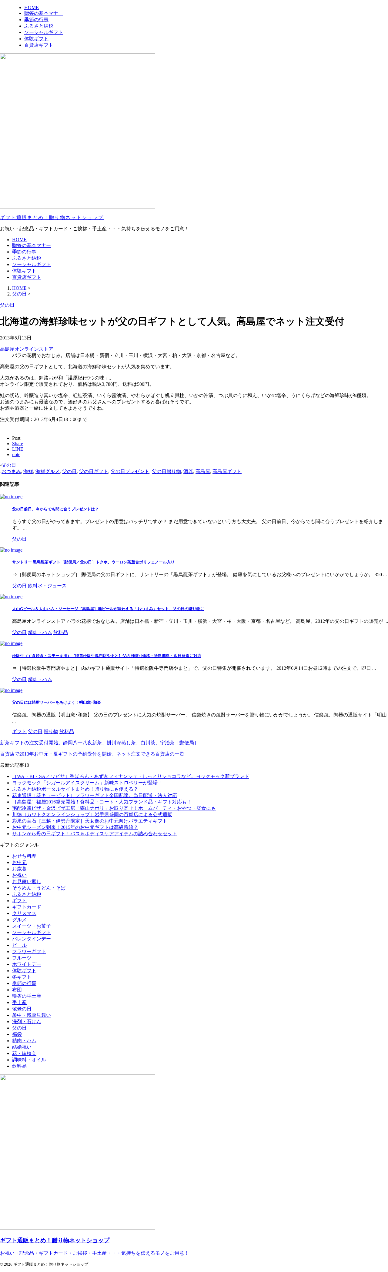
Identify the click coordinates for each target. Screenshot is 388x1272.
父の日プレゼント (130, 471)
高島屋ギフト (227, 471)
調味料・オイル (29, 1059)
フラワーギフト (29, 951)
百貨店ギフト (26, 277)
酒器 (188, 471)
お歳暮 (19, 868)
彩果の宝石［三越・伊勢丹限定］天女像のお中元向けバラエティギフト (89, 820)
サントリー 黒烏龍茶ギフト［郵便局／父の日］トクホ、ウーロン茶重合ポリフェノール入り (93, 562)
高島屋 (203, 471)
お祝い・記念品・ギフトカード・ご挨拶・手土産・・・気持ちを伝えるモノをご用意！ (94, 1253)
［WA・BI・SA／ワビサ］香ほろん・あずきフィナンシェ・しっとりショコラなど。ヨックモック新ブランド (130, 776)
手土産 (19, 1002)
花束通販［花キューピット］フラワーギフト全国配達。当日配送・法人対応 (94, 795)
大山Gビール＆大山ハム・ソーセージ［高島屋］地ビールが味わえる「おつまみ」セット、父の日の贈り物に (108, 608)
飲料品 (19, 1066)
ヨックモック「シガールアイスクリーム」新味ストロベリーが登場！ (87, 782)
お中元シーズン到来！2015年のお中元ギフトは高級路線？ (75, 827)
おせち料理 (24, 856)
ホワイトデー (26, 964)
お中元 (19, 862)
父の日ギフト (93, 471)
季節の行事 (24, 251)
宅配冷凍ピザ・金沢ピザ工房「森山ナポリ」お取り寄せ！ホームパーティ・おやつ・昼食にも (114, 808)
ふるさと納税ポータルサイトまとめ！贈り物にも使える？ (75, 789)
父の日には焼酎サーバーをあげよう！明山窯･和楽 (56, 702)
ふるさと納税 (26, 258)
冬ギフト (22, 977)
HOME (19, 239)
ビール (19, 945)
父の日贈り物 (166, 471)
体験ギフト (24, 270)
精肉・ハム (24, 1040)
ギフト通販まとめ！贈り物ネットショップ (52, 217)
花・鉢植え (24, 1053)
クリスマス (24, 913)
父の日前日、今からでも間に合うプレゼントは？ (55, 509)
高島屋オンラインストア (26, 349)
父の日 (9, 465)
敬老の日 (22, 1008)
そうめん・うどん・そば (38, 887)
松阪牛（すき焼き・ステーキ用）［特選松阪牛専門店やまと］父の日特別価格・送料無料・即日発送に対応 (106, 655)
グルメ (19, 919)
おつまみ (11, 471)
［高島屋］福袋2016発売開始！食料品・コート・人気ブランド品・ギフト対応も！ (102, 801)
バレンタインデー (31, 938)
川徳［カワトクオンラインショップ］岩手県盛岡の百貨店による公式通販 (92, 814)
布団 (17, 989)
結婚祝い (22, 1047)
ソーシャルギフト (31, 264)
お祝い (19, 875)
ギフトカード (26, 907)
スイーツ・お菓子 (31, 926)
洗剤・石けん (26, 1021)
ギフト (19, 900)
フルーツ (22, 957)
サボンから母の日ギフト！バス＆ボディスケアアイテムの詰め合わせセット (94, 833)
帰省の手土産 (26, 996)
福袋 (17, 1034)
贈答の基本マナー (31, 245)
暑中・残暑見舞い (31, 1015)
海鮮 (28, 471)
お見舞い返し (26, 881)
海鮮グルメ (47, 471)
